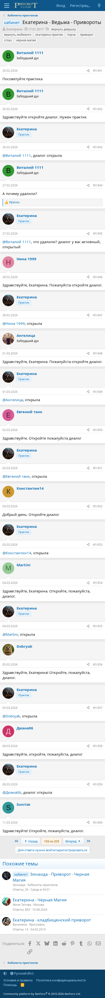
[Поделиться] (88, 71)
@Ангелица (12, 399)
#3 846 (98, 277)
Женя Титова (22, 905)
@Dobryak (11, 716)
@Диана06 (11, 792)
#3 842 (98, 109)
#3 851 (98, 468)
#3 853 (98, 545)
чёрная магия (26, 40)
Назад (33, 841)
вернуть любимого (17, 35)
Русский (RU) (23, 973)
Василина (20, 924)
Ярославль (37, 924)
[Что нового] (99, 5)
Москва (38, 905)
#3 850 (98, 430)
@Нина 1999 (13, 323)
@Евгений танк (16, 476)
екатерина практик (49, 35)
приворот (87, 35)
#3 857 (98, 708)
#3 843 (98, 147)
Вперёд (71, 841)
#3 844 (98, 185)
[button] (5, 973)
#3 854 (98, 583)
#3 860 (98, 822)
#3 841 (98, 70)
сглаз (8, 40)
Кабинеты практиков (43, 885)
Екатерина (14, 29)
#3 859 (98, 784)
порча (71, 35)
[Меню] (6, 6)
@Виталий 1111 (16, 155)
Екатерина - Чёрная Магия (40, 900)
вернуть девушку (63, 29)
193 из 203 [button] (51, 841)
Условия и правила (17, 980)
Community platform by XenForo (42, 994)
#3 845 (98, 233)
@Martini (10, 634)
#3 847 (98, 315)
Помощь (10, 985)
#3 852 (98, 506)
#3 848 (98, 353)
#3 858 (98, 746)
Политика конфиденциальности (61, 980)
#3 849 (98, 392)
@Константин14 (16, 552)
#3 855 (98, 626)
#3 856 (98, 664)
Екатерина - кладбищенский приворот (52, 920)
